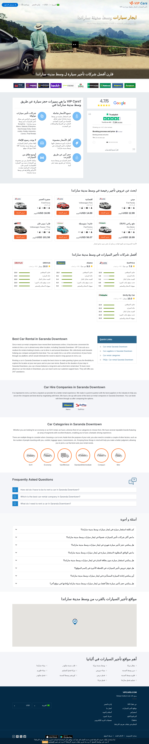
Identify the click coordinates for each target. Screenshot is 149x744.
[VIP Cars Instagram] (13, 737)
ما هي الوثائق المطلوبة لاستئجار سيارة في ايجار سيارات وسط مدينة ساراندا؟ (101, 552)
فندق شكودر (40, 675)
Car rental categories (111, 355)
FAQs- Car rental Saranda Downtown (118, 360)
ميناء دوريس (100, 670)
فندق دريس (101, 675)
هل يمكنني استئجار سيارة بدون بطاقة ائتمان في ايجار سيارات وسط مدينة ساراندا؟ (98, 560)
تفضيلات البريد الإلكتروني (103, 720)
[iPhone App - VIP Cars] (51, 737)
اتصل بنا (109, 708)
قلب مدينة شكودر (69, 666)
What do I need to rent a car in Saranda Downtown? (46, 504)
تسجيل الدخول (9, 5)
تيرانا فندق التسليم (68, 670)
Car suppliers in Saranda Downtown (117, 351)
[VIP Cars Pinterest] (17, 737)
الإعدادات (51, 742)
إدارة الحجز (36, 5)
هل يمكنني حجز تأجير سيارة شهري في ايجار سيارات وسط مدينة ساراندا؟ (102, 545)
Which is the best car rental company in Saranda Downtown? (50, 497)
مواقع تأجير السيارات (129, 708)
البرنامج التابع (132, 716)
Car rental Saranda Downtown (115, 347)
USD (46, 5)
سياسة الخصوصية (131, 736)
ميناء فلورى (41, 670)
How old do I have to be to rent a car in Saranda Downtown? (50, 490)
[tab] (74, 489)
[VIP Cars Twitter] (21, 737)
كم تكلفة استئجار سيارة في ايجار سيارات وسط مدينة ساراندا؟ (107, 529)
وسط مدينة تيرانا (99, 666)
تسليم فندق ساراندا (128, 680)
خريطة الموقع (108, 736)
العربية (54, 5)
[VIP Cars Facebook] (24, 737)
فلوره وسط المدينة (128, 675)
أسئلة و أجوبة (107, 712)
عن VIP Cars (132, 704)
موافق (45, 742)
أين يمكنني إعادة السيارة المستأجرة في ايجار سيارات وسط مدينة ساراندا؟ (102, 575)
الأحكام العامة (119, 736)
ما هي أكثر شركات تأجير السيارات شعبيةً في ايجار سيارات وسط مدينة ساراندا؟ (100, 537)
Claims (134, 720)
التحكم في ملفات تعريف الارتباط (125, 724)
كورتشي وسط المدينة (67, 675)
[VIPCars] (135, 23)
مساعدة (26, 5)
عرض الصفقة (105, 213)
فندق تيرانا (101, 680)
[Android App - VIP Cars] (66, 737)
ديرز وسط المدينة (128, 670)
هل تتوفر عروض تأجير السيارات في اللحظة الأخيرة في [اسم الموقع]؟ (104, 568)
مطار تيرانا (131, 666)
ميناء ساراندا (40, 666)
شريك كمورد (107, 716)
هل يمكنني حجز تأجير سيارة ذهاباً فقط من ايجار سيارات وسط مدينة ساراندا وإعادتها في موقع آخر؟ (92, 583)
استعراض (133, 712)
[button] (75, 622)
